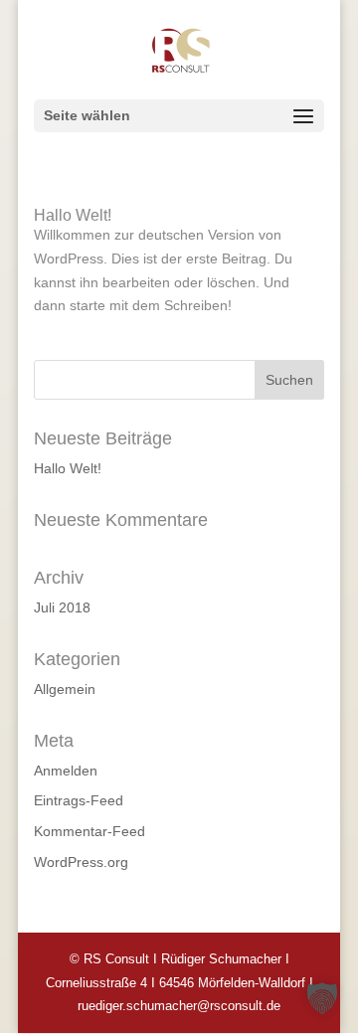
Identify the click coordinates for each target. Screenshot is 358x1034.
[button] (322, 998)
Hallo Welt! (72, 215)
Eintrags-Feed (78, 800)
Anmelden (65, 770)
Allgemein (64, 689)
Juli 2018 (62, 607)
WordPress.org (81, 862)
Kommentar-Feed (89, 831)
